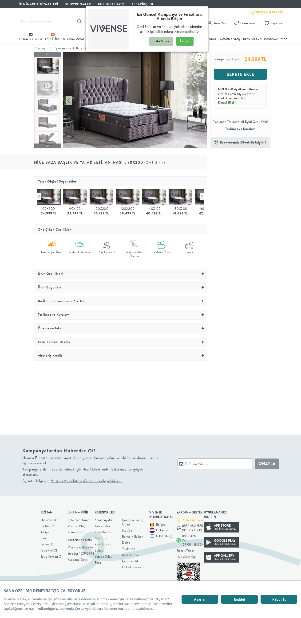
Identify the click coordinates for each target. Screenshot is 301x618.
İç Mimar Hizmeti (80, 520)
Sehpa (99, 550)
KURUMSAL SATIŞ (111, 4)
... (284, 38)
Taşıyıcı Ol (47, 544)
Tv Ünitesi (128, 549)
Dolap (126, 542)
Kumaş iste (75, 532)
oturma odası (73, 39)
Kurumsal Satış (78, 559)
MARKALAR (271, 39)
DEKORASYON (252, 39)
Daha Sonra (161, 41)
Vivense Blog (77, 526)
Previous (39, 196)
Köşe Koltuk (103, 532)
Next (202, 196)
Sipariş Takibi (185, 550)
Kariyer (45, 532)
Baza (79, 48)
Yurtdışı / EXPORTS (81, 553)
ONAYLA (266, 463)
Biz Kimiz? (47, 526)
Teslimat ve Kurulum (240, 128)
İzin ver (185, 41)
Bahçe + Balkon (132, 536)
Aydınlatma (130, 555)
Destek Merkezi (192, 520)
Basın (44, 538)
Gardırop (101, 538)
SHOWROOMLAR (78, 4)
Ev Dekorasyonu (133, 567)
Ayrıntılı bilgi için (72, 480)
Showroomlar (49, 520)
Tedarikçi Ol (143, 4)
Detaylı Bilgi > (227, 102)
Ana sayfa (41, 48)
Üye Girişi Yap (186, 557)
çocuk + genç (230, 39)
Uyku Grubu (62, 48)
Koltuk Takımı (104, 544)
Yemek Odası (103, 556)
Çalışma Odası (131, 561)
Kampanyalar (103, 520)
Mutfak (127, 530)
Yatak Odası (103, 526)
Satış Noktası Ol (51, 556)
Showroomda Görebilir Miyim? (242, 142)
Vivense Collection (81, 547)
